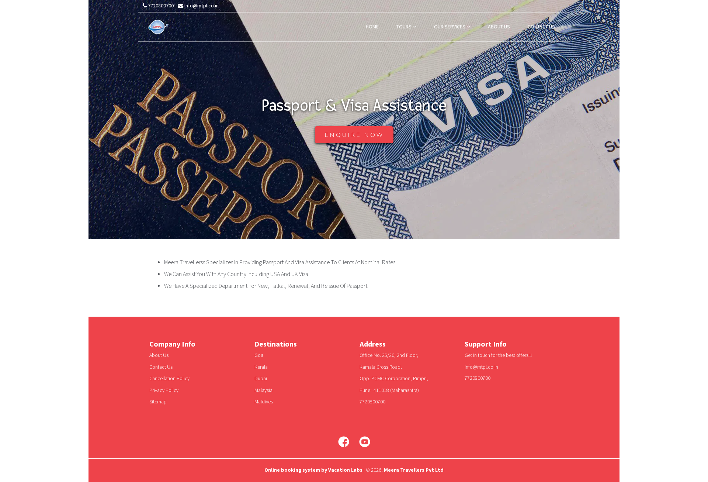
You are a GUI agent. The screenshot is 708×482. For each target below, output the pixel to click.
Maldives (263, 402)
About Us (159, 355)
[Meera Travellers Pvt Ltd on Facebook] (343, 441)
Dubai (260, 378)
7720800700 (160, 6)
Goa (258, 355)
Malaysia (263, 390)
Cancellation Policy (169, 378)
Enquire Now (354, 134)
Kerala (261, 367)
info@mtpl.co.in (201, 6)
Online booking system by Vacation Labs (314, 470)
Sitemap (158, 402)
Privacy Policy (163, 390)
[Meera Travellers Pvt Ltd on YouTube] (364, 441)
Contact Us (161, 367)
